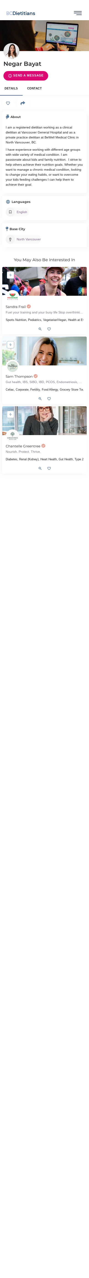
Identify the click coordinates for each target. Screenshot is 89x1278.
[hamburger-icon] (78, 13)
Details (11, 88)
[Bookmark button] (49, 329)
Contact (34, 88)
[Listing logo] (11, 51)
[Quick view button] (40, 329)
